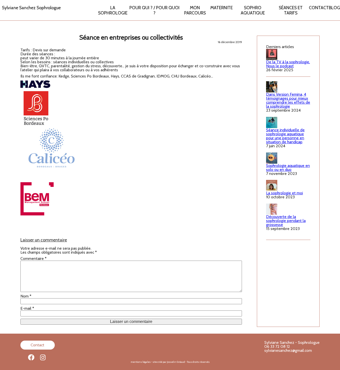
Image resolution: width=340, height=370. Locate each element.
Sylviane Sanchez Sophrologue (31, 7)
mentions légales (141, 362)
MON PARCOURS (195, 10)
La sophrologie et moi (284, 193)
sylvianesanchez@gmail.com (288, 350)
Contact (37, 345)
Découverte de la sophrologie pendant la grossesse (286, 220)
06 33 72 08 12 (277, 346)
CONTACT (319, 7)
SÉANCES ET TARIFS (291, 10)
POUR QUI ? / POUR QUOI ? (154, 10)
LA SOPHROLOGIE (112, 10)
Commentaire (33, 259)
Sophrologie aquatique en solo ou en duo (288, 167)
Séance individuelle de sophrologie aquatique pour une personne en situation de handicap (285, 136)
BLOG (334, 7)
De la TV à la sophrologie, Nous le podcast (288, 64)
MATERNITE (221, 7)
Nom (25, 296)
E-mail (27, 308)
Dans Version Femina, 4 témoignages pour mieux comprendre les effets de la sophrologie (288, 100)
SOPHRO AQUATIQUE (253, 10)
